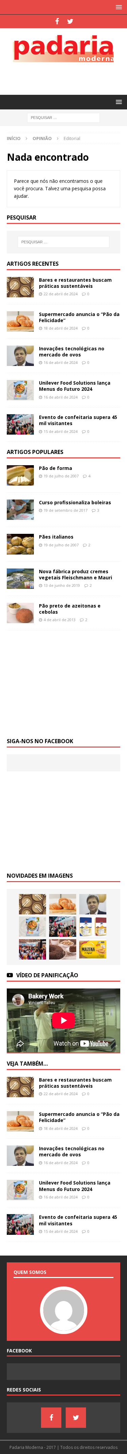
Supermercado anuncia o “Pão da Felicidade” (79, 317)
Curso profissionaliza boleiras (75, 502)
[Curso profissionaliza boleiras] (20, 510)
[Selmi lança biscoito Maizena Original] (92, 949)
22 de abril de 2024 (61, 293)
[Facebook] (57, 21)
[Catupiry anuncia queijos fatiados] (92, 926)
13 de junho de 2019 (62, 585)
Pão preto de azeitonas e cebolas (70, 608)
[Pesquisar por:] (63, 117)
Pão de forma (55, 468)
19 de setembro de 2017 (65, 510)
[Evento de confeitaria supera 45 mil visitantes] (20, 424)
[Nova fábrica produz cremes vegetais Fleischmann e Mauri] (20, 578)
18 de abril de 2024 (61, 328)
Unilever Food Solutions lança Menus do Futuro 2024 (74, 386)
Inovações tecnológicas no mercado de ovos (71, 351)
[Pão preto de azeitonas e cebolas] (20, 613)
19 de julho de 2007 (61, 475)
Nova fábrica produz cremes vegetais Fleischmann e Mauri (75, 574)
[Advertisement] (67, 77)
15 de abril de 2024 (61, 431)
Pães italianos (56, 536)
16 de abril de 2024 (61, 362)
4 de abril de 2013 (60, 619)
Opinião (42, 138)
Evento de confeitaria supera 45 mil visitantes (78, 420)
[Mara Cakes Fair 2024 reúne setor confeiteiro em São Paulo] (32, 949)
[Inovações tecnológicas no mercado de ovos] (20, 356)
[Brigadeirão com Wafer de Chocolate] (62, 949)
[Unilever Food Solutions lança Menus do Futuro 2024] (20, 390)
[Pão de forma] (20, 475)
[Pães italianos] (20, 544)
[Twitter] (70, 21)
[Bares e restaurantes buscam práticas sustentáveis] (20, 287)
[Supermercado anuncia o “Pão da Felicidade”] (20, 321)
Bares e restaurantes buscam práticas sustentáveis (75, 283)
